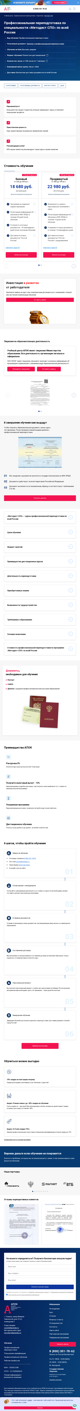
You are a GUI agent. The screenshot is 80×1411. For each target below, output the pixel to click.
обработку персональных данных (39, 1292)
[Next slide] (74, 266)
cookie (29, 1400)
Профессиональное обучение (15, 1357)
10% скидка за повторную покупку (21, 1080)
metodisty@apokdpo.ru (12, 1333)
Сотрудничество (56, 1323)
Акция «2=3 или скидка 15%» (18, 1129)
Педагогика (39, 16)
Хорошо (40, 1408)
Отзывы (52, 1316)
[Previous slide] (8, 395)
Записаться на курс (21, 255)
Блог (51, 1312)
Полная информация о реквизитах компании (12, 1376)
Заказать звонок (63, 1344)
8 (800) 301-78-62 (40, 9)
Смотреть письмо (21, 1211)
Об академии (54, 1309)
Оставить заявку (40, 300)
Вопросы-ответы (56, 1320)
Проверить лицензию (21, 369)
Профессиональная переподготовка (24, 16)
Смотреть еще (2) (13, 248)
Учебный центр (8, 16)
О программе (11, 85)
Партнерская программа (59, 1334)
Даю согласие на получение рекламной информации (23, 1295)
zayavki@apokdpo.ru (23, 862)
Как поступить (50, 85)
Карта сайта (54, 1330)
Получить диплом (40, 498)
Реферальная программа (59, 1338)
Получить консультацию (40, 1287)
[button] (39, 265)
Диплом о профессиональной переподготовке (45, 44)
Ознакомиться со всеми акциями (17, 1140)
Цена (62, 85)
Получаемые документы (30, 85)
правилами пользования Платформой (62, 1292)
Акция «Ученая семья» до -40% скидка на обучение (27, 1103)
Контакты (53, 1327)
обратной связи (24, 865)
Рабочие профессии (12, 1361)
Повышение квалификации (15, 1353)
